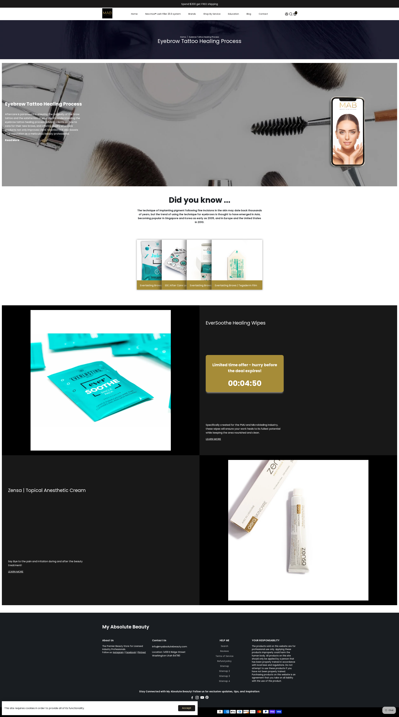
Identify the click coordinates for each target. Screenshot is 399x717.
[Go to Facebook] (192, 698)
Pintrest (142, 652)
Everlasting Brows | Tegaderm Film (236, 285)
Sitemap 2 (224, 671)
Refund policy (224, 661)
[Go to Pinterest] (207, 698)
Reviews (224, 651)
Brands (192, 13)
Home (134, 13)
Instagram (118, 652)
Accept (186, 708)
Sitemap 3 (224, 676)
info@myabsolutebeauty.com (169, 646)
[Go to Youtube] (202, 698)
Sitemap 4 (224, 681)
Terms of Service (224, 656)
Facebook (130, 652)
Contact (263, 13)
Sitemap (224, 666)
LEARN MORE (213, 439)
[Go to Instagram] (197, 698)
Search (224, 646)
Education (233, 13)
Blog (249, 13)
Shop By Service (212, 13)
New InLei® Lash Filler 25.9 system (163, 13)
